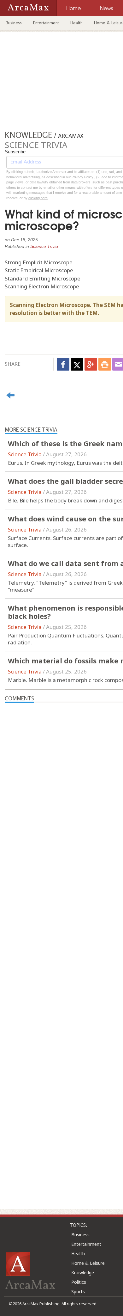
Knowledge (82, 1273)
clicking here (38, 198)
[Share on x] (77, 364)
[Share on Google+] (91, 364)
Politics (78, 1282)
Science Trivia (44, 246)
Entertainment (46, 23)
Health (76, 23)
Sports (78, 1291)
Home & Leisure (88, 1263)
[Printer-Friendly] (104, 364)
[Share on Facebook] (63, 364)
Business (14, 23)
